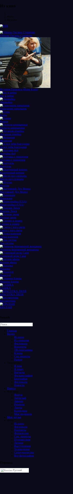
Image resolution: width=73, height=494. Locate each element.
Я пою (18, 365)
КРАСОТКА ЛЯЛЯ (12, 294)
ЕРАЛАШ (6, 307)
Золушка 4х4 (7, 153)
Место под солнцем (12, 179)
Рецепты (19, 404)
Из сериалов (21, 340)
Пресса (11, 388)
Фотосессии (21, 433)
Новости (19, 385)
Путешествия (22, 439)
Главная (12, 330)
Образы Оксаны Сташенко (16, 35)
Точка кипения (9, 236)
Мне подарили (23, 414)
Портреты (20, 430)
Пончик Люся (8, 211)
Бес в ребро (7, 95)
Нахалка (5, 268)
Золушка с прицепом (12, 159)
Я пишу (19, 369)
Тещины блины (9, 281)
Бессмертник (8, 300)
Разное (4, 121)
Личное (18, 442)
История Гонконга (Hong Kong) (19, 89)
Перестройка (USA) (12, 204)
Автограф (20, 398)
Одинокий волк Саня (13, 255)
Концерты (20, 346)
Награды (19, 372)
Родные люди (8, 217)
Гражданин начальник (13, 108)
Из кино (19, 337)
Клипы (18, 353)
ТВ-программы (23, 349)
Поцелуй (5, 275)
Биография (20, 378)
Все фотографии (24, 455)
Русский (17, 470)
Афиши (18, 401)
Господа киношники (12, 127)
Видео (11, 333)
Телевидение (22, 449)
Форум (18, 394)
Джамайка (6, 102)
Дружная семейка (10, 134)
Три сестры (7, 243)
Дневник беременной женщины (19, 249)
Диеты (18, 407)
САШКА (5, 288)
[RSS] (4, 25)
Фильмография (23, 375)
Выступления (22, 446)
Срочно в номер (9, 223)
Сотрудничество (24, 452)
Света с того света (11, 230)
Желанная (6, 140)
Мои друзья (14, 417)
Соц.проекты (22, 356)
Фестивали (20, 343)
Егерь (3, 115)
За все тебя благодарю (13, 147)
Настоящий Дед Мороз (14, 191)
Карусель (5, 166)
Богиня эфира (8, 262)
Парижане (6, 198)
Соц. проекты (22, 436)
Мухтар (4, 185)
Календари (20, 410)
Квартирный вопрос (12, 172)
